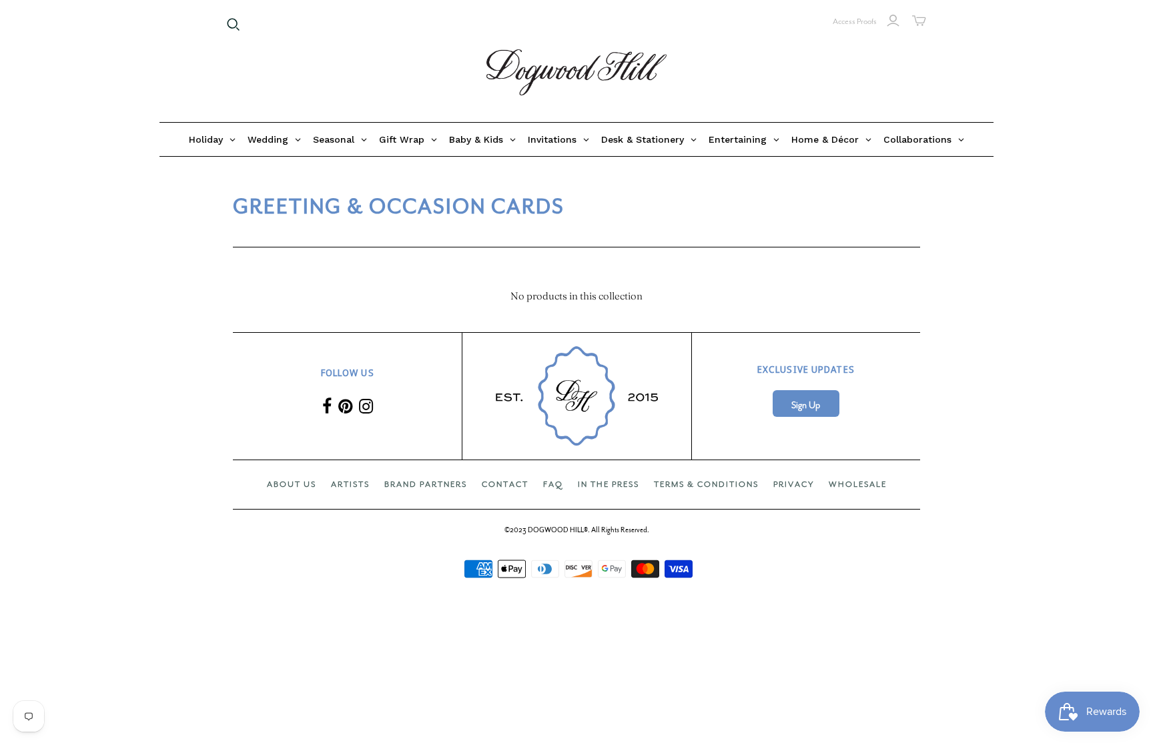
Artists (350, 484)
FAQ (553, 484)
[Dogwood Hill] (576, 72)
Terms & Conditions (706, 484)
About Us (291, 484)
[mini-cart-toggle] (919, 20)
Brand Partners (425, 484)
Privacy (793, 484)
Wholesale (858, 484)
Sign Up (805, 405)
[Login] (893, 20)
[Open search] (233, 24)
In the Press (608, 484)
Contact (505, 484)
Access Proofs (855, 21)
